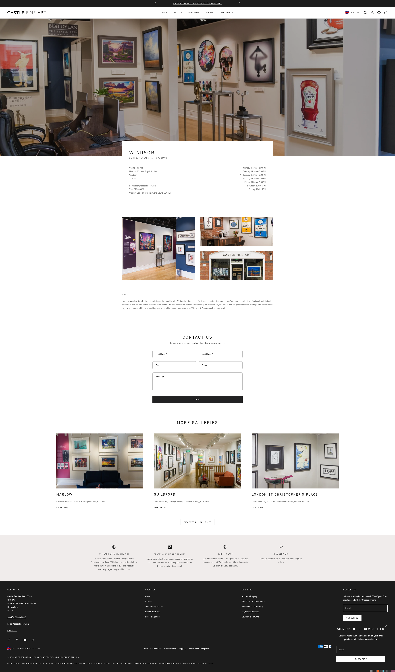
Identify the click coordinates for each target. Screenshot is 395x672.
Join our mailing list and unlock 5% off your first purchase (197, 3)
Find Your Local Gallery (252, 606)
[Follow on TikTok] (33, 639)
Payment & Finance (250, 611)
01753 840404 (137, 189)
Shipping (182, 648)
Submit (197, 399)
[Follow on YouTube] (25, 639)
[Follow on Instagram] (17, 639)
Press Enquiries (152, 616)
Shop (165, 12)
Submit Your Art (152, 611)
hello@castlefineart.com (18, 623)
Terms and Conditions (153, 648)
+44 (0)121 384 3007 (16, 617)
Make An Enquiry (249, 596)
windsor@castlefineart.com (144, 185)
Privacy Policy (170, 648)
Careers (149, 601)
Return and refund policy (199, 648)
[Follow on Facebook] (8, 639)
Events (210, 12)
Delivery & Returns (250, 616)
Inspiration (226, 12)
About (147, 596)
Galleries (194, 12)
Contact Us (12, 630)
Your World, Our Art (154, 606)
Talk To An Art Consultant (253, 601)
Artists (178, 12)
